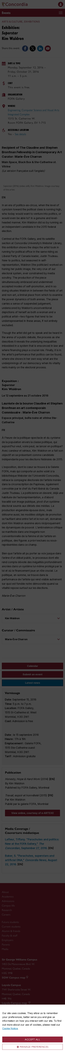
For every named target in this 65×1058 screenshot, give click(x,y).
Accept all (32, 1039)
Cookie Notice (10, 1028)
